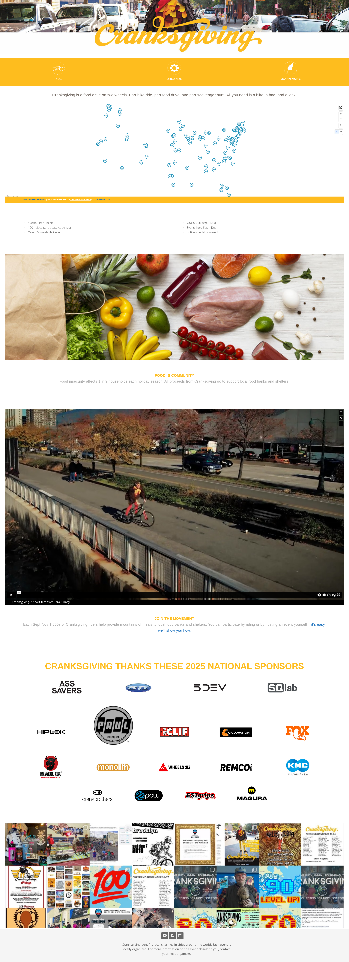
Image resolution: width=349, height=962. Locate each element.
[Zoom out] (341, 119)
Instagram (180, 935)
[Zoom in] (341, 114)
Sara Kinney (62, 602)
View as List (103, 199)
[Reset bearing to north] (341, 125)
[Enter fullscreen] (341, 107)
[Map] (337, 132)
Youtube (164, 935)
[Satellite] (341, 132)
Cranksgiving (117, 12)
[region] (174, 151)
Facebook (172, 935)
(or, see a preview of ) (69, 199)
